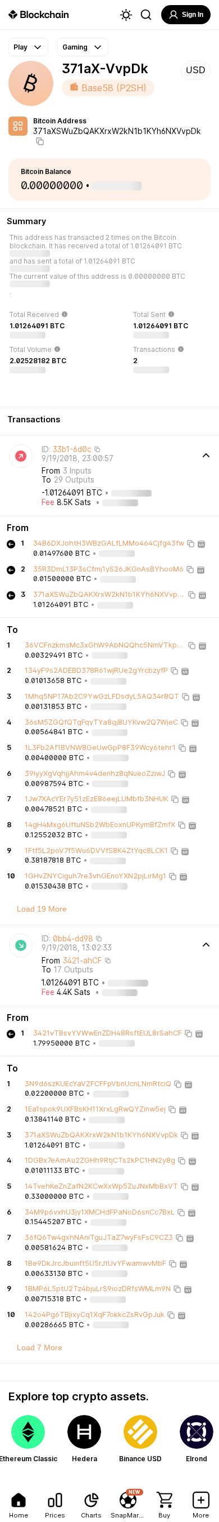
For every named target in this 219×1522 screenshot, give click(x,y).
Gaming (75, 47)
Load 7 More (39, 1347)
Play (20, 47)
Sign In (192, 15)
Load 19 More (42, 908)
